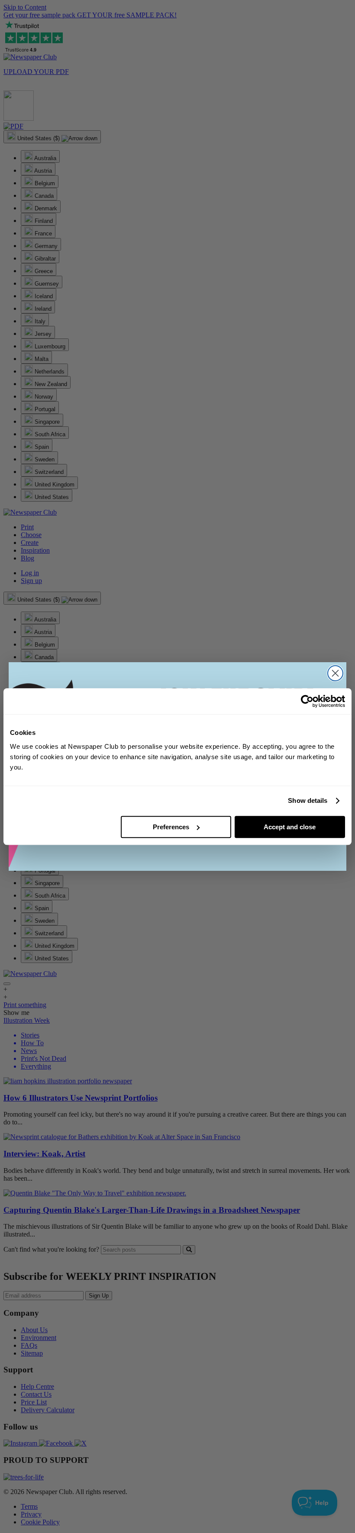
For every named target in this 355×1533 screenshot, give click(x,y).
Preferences (171, 827)
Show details (307, 800)
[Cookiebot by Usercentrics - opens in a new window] (307, 701)
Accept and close (290, 827)
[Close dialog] (335, 673)
